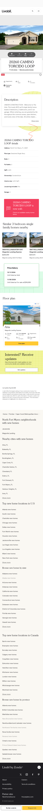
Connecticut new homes (11, 600)
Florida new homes (9, 613)
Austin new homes (9, 514)
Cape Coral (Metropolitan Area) (27, 414)
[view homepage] (7, 11)
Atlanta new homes (9, 509)
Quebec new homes (9, 750)
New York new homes (10, 558)
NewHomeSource (8, 797)
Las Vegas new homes (10, 545)
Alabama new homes (9, 574)
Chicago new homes (9, 523)
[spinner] (32, 11)
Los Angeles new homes (11, 549)
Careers (24, 780)
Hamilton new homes (10, 668)
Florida (11, 414)
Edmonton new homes (10, 663)
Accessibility (6, 784)
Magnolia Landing (8, 433)
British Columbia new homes (12, 710)
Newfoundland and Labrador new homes (16, 723)
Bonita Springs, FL (8, 454)
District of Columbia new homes (13, 609)
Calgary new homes (9, 655)
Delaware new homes (10, 604)
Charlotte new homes (10, 518)
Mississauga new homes (11, 685)
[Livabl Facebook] (33, 775)
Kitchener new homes (10, 672)
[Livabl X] (21, 775)
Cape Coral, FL (7, 463)
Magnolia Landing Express (27, 69)
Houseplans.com (27, 797)
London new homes (9, 677)
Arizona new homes (9, 582)
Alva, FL (5, 445)
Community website (9, 85)
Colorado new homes (10, 596)
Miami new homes (9, 554)
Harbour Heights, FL (9, 489)
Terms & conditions (28, 784)
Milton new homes (9, 681)
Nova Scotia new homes (11, 732)
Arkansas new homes (9, 587)
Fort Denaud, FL (8, 480)
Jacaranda (6, 429)
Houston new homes (9, 536)
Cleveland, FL (7, 471)
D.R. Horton (14, 69)
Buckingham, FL (8, 458)
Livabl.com (12, 399)
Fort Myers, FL (7, 485)
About (4, 780)
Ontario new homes (9, 741)
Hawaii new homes (9, 622)
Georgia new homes (9, 618)
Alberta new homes (9, 705)
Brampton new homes (10, 646)
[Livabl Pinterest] (39, 775)
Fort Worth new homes (10, 532)
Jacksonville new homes (11, 540)
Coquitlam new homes (10, 659)
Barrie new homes (8, 641)
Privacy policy (7, 789)
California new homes (10, 591)
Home (5, 414)
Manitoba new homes (10, 714)
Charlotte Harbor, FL (9, 467)
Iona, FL (5, 493)
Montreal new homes (10, 690)
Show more (35, 121)
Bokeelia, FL (6, 449)
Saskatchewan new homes (11, 754)
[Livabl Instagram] (27, 775)
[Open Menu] (38, 11)
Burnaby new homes (9, 650)
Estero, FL (5, 476)
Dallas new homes (8, 527)
